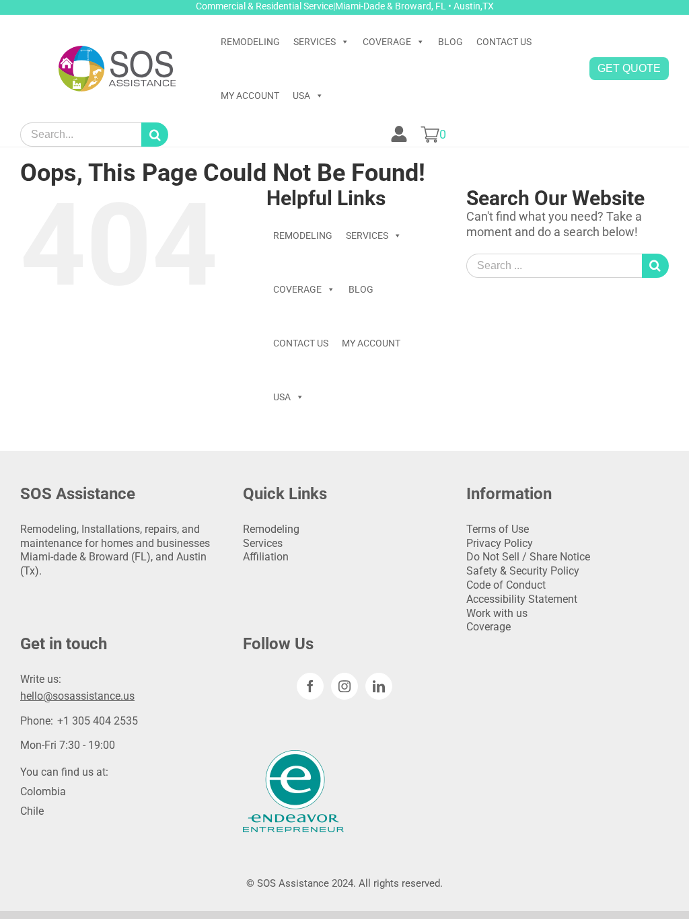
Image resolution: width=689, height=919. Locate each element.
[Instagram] (344, 686)
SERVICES (314, 41)
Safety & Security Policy (522, 570)
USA (301, 95)
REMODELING (250, 41)
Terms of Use (497, 529)
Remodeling (271, 529)
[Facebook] (310, 686)
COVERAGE (387, 41)
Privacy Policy (499, 543)
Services (263, 543)
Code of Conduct (506, 585)
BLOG (450, 41)
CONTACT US (504, 41)
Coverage (488, 626)
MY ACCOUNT (250, 95)
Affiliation (266, 556)
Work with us (497, 613)
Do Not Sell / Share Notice (528, 556)
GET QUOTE (629, 68)
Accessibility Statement (521, 599)
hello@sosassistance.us (77, 696)
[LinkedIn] (378, 686)
